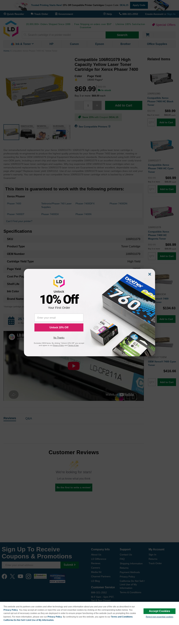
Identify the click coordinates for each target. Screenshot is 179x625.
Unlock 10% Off (58, 327)
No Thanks (59, 337)
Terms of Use (73, 345)
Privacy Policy (10, 610)
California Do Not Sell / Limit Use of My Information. (28, 620)
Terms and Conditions (122, 617)
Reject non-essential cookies (159, 617)
